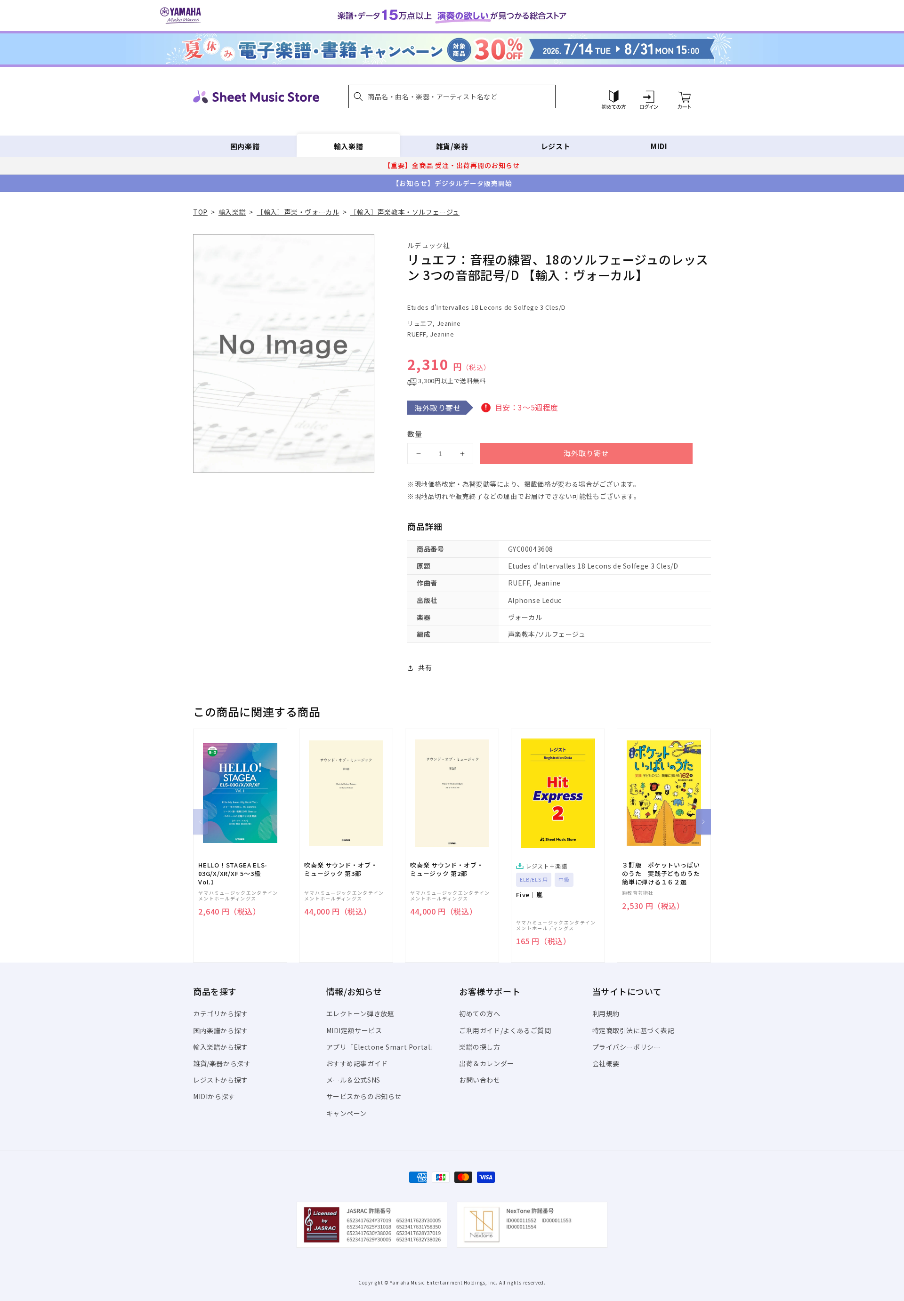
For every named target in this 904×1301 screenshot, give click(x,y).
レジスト (555, 146)
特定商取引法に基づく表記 (633, 1030)
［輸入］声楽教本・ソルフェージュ (405, 212)
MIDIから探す (214, 1096)
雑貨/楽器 (452, 146)
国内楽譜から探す (220, 1030)
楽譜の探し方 (479, 1047)
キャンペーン (346, 1113)
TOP (200, 212)
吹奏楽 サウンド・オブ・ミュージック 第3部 (340, 869)
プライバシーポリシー (626, 1047)
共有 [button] (425, 667)
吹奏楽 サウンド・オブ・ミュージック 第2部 (446, 869)
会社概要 (606, 1063)
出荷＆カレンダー (486, 1063)
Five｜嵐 (529, 895)
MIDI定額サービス (354, 1030)
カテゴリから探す (220, 1013)
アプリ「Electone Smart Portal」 (381, 1047)
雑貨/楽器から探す (221, 1063)
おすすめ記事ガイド (357, 1063)
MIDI (659, 146)
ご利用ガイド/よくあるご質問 (505, 1030)
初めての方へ (479, 1013)
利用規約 (606, 1013)
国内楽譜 (244, 146)
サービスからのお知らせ (364, 1096)
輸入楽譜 (348, 146)
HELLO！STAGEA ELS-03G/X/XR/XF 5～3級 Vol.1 (232, 873)
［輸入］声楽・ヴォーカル (298, 212)
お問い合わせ (479, 1079)
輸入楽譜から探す (220, 1047)
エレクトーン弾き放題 (360, 1013)
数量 (414, 434)
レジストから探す (220, 1079)
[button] (452, 96)
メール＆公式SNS (353, 1079)
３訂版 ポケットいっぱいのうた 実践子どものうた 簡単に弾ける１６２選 (664, 873)
